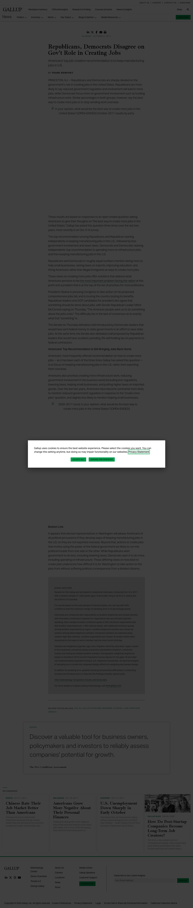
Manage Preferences (102, 459)
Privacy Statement (138, 451)
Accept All (78, 459)
